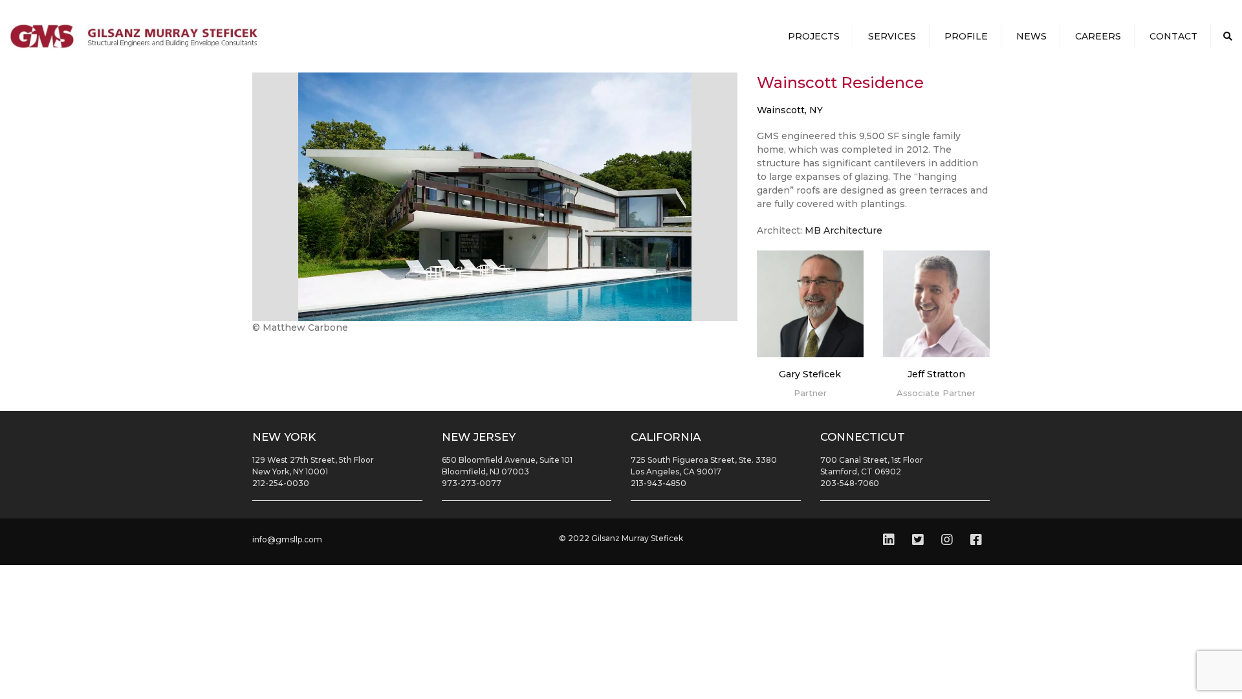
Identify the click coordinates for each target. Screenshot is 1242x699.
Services (892, 36)
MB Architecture (843, 230)
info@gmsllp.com (287, 539)
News (1031, 36)
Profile (966, 36)
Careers (1098, 36)
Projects (814, 36)
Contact (1173, 36)
